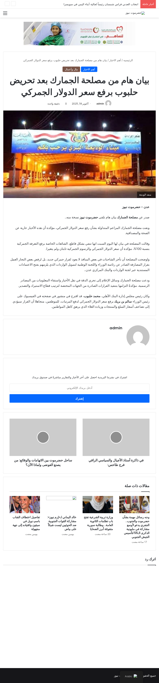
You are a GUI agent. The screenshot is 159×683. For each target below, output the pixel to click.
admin (100, 103)
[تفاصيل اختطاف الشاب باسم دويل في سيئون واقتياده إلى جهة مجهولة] (25, 504)
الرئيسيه (128, 60)
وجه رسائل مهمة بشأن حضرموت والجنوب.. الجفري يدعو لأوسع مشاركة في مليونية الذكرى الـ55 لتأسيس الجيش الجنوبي (135, 527)
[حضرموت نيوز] (135, 13)
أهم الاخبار (115, 60)
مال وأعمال (71, 69)
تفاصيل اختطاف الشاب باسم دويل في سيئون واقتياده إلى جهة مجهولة (26, 523)
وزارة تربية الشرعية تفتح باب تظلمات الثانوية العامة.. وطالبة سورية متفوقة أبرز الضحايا (98, 523)
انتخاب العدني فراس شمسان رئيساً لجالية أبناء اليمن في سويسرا (101, 4)
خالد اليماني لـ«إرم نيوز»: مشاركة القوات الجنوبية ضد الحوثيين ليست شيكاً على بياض (61, 523)
